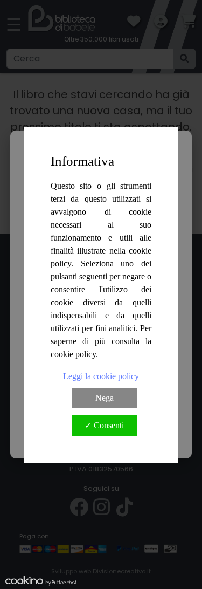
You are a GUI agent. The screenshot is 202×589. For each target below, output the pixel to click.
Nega (104, 397)
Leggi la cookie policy (101, 376)
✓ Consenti (104, 425)
